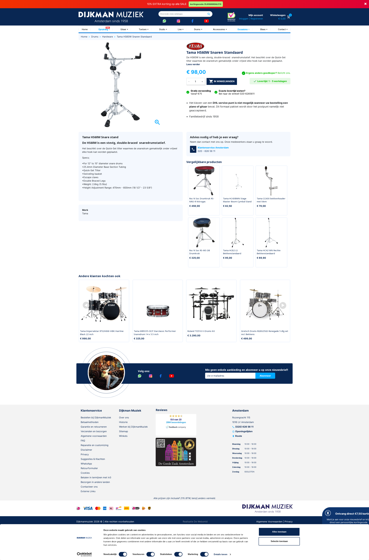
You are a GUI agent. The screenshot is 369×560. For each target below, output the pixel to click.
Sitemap (123, 431)
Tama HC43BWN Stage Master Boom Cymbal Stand (237, 200)
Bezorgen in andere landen (95, 482)
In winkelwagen (222, 81)
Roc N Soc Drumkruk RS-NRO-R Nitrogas (201, 200)
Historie (123, 422)
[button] (86, 305)
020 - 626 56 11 (206, 151)
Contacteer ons (89, 486)
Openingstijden (244, 431)
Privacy (85, 454)
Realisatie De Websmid (195, 521)
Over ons (124, 417)
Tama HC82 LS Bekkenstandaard (232, 252)
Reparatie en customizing (94, 445)
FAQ (83, 440)
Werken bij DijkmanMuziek (133, 426)
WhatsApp (86, 463)
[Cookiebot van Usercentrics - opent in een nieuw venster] (84, 554)
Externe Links (88, 491)
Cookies (85, 472)
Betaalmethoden (89, 422)
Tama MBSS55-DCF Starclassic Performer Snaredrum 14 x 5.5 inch (155, 333)
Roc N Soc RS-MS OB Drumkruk (199, 252)
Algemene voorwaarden (94, 435)
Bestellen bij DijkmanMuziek (96, 417)
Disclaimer (86, 449)
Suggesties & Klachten (93, 459)
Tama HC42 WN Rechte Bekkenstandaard (268, 252)
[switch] (150, 554)
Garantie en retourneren (94, 426)
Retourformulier (89, 468)
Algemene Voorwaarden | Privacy (274, 521)
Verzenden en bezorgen (94, 431)
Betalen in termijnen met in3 (96, 477)
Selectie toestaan (279, 541)
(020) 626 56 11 (244, 426)
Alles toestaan (279, 531)
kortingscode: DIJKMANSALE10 (205, 4)
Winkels (123, 435)
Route (238, 435)
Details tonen (220, 554)
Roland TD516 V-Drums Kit (201, 331)
